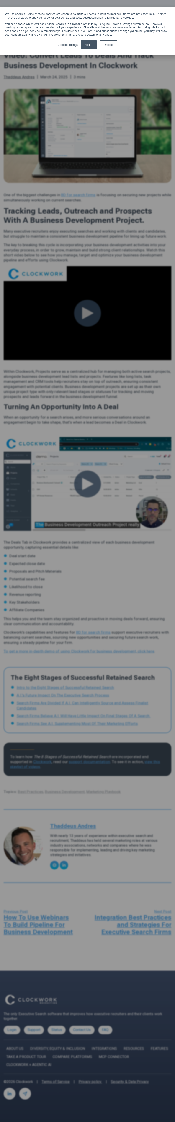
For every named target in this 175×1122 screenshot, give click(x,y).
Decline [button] (108, 45)
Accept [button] (89, 45)
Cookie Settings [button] (68, 45)
